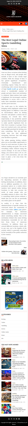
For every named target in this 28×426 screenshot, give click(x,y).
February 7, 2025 (17, 379)
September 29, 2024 (17, 402)
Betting (3, 319)
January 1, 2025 (17, 390)
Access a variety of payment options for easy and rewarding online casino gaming (18, 375)
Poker (3, 335)
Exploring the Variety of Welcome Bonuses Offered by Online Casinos (18, 353)
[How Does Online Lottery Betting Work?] (6, 409)
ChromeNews (20, 422)
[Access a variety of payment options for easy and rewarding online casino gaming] (6, 375)
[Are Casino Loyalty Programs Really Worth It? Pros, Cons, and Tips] (6, 386)
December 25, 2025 (17, 357)
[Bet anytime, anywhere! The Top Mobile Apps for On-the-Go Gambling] (6, 397)
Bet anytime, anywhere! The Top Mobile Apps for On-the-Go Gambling (19, 398)
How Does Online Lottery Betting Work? (19, 408)
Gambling (4, 325)
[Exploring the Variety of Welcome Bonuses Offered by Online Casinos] (6, 352)
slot (2, 338)
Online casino (5, 36)
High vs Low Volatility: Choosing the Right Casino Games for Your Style (19, 364)
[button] (1, 23)
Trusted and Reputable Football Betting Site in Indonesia (19, 279)
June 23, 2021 (16, 283)
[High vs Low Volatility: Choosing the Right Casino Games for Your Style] (6, 364)
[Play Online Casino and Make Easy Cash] (6, 268)
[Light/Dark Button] (20, 23)
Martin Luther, (6, 49)
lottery (3, 329)
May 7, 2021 (14, 49)
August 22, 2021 (17, 271)
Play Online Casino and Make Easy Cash (19, 268)
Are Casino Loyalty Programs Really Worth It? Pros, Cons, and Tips (19, 386)
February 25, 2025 (17, 368)
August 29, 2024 (17, 411)
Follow (26, 24)
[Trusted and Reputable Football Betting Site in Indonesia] (6, 279)
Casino (3, 322)
